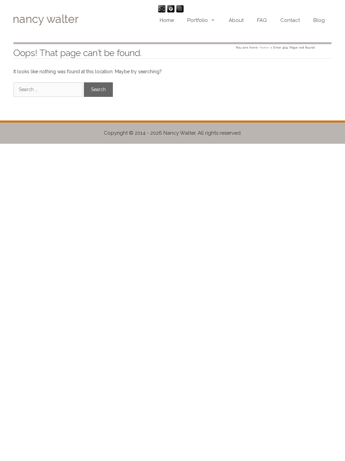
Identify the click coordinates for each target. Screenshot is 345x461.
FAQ (262, 20)
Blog (319, 20)
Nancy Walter (179, 133)
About (236, 20)
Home (167, 20)
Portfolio (197, 20)
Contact (290, 20)
